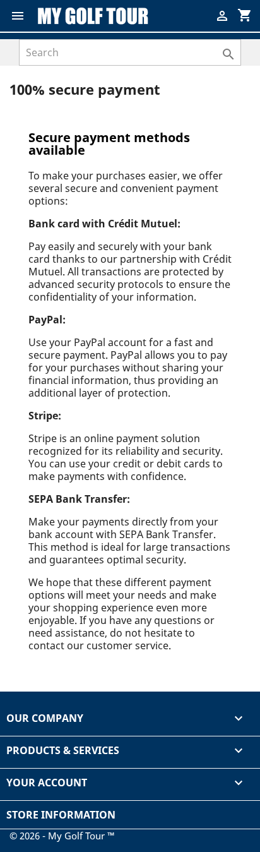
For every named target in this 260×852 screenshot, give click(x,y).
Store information (60, 815)
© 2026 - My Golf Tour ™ (62, 835)
